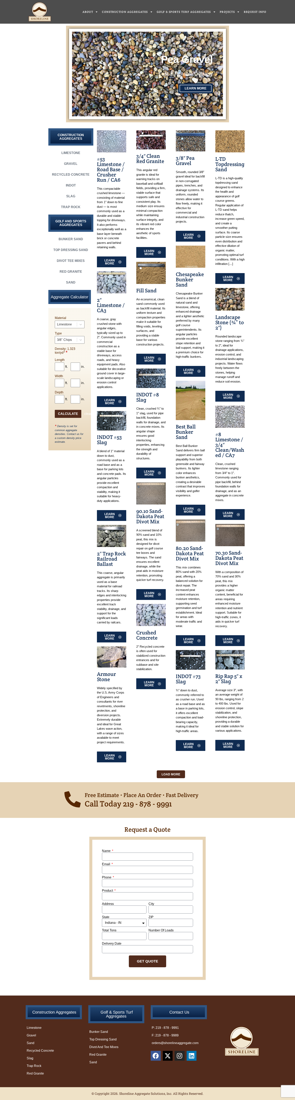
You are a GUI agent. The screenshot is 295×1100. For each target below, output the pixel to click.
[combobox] (57, 324)
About (87, 12)
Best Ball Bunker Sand (186, 431)
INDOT (71, 185)
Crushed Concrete (147, 635)
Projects (227, 12)
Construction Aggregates (125, 12)
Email (106, 864)
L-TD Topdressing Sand (229, 164)
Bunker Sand (71, 239)
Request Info (255, 12)
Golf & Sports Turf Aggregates (184, 12)
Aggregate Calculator (69, 297)
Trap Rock (70, 207)
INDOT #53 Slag (109, 440)
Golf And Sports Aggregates (70, 223)
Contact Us (179, 1012)
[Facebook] (156, 1056)
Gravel (70, 163)
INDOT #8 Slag (147, 397)
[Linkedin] (192, 1056)
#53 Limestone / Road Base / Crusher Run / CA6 (111, 169)
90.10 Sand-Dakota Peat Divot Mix (150, 516)
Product (108, 890)
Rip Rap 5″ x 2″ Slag (228, 679)
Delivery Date (111, 943)
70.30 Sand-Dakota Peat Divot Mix (229, 557)
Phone (107, 877)
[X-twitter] (168, 1056)
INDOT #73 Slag (188, 679)
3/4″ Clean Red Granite (150, 158)
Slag (70, 196)
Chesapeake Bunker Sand (190, 279)
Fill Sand (146, 290)
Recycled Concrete (71, 174)
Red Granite (71, 271)
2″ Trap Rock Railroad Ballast (111, 558)
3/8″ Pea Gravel (185, 160)
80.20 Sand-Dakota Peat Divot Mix (190, 553)
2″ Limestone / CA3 (111, 305)
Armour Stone (106, 677)
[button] (171, 774)
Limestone (70, 153)
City (151, 904)
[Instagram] (180, 1056)
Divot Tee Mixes (71, 260)
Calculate (68, 413)
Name (106, 851)
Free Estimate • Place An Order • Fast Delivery (141, 795)
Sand (70, 282)
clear (87, 413)
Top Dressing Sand (70, 250)
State (105, 917)
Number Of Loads (161, 930)
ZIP (151, 917)
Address (108, 904)
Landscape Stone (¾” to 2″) (229, 322)
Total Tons (109, 930)
